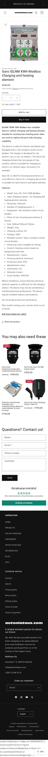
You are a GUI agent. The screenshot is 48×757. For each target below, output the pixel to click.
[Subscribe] (38, 688)
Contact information (25, 734)
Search (8, 584)
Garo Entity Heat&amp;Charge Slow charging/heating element (12, 369)
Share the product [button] (12, 322)
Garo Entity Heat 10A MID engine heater (34, 368)
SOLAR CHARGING (13, 533)
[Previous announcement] (5, 4)
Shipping (15, 88)
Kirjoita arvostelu (24, 503)
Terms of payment (13, 613)
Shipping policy (27, 730)
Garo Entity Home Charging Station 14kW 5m (34, 403)
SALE (7, 562)
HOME (7, 522)
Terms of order (11, 607)
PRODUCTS (10, 528)
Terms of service (13, 730)
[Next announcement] (43, 4)
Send (9, 478)
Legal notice (39, 730)
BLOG (7, 556)
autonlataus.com (23, 723)
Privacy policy (11, 590)
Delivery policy (11, 601)
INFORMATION (11, 551)
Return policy (11, 595)
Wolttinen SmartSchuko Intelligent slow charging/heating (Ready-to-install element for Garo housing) (12, 406)
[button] (5, 12)
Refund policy (21, 726)
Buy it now (24, 120)
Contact (8, 578)
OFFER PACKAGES (13, 545)
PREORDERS (10, 539)
